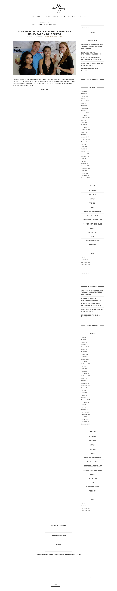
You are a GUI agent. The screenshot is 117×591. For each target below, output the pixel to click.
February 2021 (85, 110)
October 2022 (85, 101)
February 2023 (85, 98)
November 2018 (85, 139)
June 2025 (84, 91)
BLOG (84, 16)
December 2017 (85, 154)
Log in (83, 257)
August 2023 (84, 96)
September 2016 (85, 168)
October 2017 (85, 156)
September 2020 (85, 118)
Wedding (92, 245)
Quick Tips (92, 232)
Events (92, 195)
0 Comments (39, 36)
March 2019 (84, 134)
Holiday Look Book (92, 211)
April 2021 (84, 106)
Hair (93, 207)
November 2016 (85, 166)
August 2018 (84, 142)
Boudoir (92, 190)
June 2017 (84, 158)
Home (33, 16)
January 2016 (85, 175)
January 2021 (85, 113)
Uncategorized (92, 241)
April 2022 (84, 103)
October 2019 (85, 127)
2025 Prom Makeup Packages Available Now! (91, 53)
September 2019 (85, 130)
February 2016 (85, 173)
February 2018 (85, 151)
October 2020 (85, 115)
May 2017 (84, 161)
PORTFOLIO (40, 16)
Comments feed (85, 262)
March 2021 (84, 108)
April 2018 (84, 149)
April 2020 (84, 125)
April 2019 (84, 132)
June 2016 (84, 170)
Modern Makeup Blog (51, 36)
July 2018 (84, 144)
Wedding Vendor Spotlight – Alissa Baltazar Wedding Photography (92, 46)
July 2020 (84, 120)
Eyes (92, 199)
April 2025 (84, 93)
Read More (44, 89)
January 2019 (85, 137)
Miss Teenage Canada (92, 220)
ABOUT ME (56, 16)
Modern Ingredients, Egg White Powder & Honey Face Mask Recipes (44, 32)
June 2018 (84, 146)
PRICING (48, 16)
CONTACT (63, 16)
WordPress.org (85, 264)
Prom (92, 228)
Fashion (92, 203)
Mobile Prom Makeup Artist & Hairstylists (92, 64)
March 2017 (84, 163)
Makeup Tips (92, 215)
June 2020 (84, 122)
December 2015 (85, 178)
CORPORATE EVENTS (74, 16)
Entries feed (84, 260)
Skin (60, 36)
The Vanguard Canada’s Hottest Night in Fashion (91, 58)
